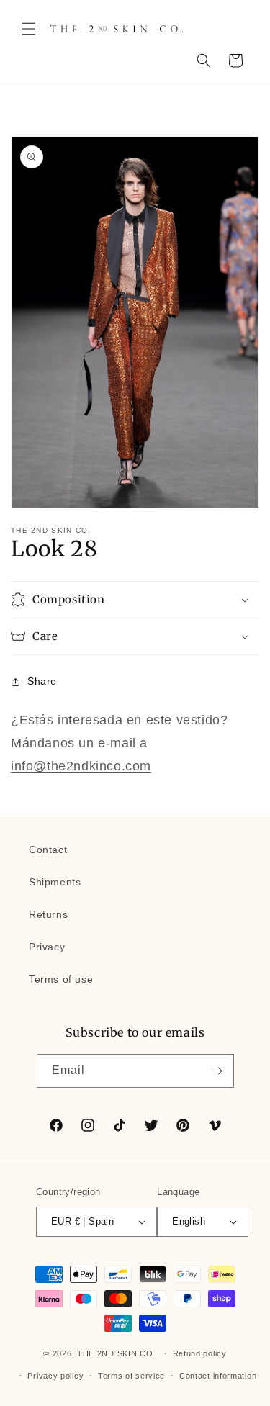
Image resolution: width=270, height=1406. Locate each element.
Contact (48, 849)
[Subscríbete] (217, 1071)
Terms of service (131, 1375)
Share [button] (42, 681)
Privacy (47, 946)
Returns (48, 914)
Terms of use (61, 979)
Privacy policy (55, 1375)
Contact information (217, 1375)
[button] (29, 29)
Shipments (55, 882)
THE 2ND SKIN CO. (116, 1353)
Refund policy (200, 1353)
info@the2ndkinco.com (81, 766)
